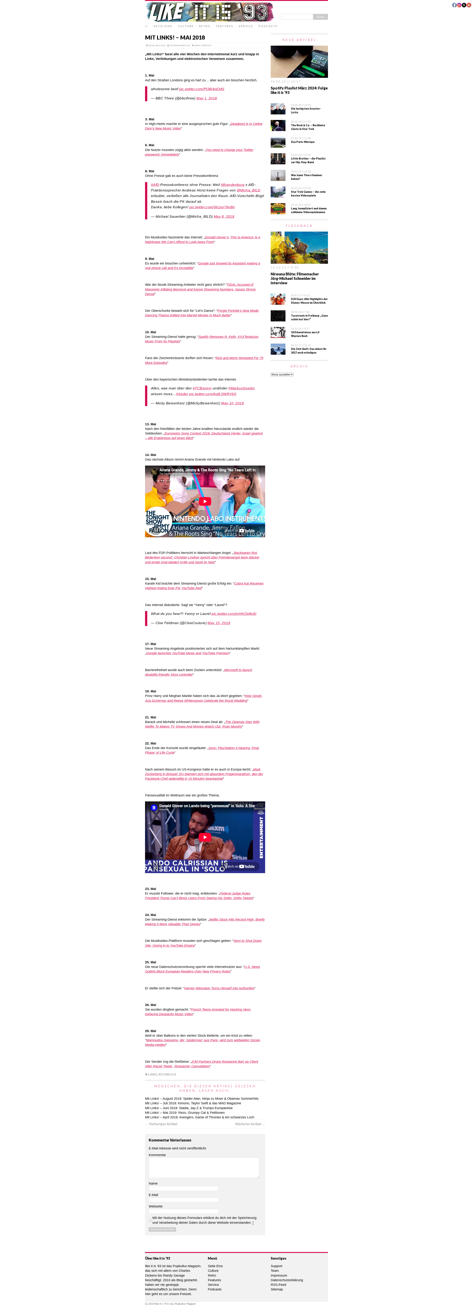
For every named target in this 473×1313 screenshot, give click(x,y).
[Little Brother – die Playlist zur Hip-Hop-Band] (278, 162)
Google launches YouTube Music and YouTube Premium (187, 653)
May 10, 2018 (232, 403)
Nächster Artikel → (250, 1124)
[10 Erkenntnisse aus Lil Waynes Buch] (278, 335)
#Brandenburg (233, 185)
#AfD (155, 185)
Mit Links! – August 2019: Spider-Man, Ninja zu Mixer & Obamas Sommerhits (201, 1098)
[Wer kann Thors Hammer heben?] (278, 178)
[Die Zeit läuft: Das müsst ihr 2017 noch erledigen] (278, 352)
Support (276, 1266)
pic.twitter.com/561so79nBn (212, 207)
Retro (204, 26)
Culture (185, 26)
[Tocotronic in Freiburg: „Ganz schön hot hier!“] (278, 319)
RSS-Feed (278, 1285)
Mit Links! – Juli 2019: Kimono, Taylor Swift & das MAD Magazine (193, 1103)
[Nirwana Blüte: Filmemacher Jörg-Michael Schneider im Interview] (299, 261)
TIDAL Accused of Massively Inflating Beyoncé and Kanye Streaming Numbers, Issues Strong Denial (200, 289)
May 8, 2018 (224, 216)
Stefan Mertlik (180, 45)
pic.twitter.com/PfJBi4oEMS (201, 89)
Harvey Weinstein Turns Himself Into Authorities (219, 988)
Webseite (156, 1206)
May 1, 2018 (206, 98)
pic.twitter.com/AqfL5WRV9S (212, 394)
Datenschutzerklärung (287, 1280)
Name (153, 1183)
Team (275, 1271)
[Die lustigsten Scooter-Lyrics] (278, 112)
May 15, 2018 (218, 623)
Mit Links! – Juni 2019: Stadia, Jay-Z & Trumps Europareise (189, 1108)
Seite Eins (163, 26)
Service (246, 26)
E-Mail (153, 1195)
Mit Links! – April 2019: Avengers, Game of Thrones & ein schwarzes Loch (199, 1117)
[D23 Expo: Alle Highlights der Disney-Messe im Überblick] (278, 302)
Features (224, 26)
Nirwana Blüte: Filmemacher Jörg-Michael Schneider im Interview (295, 278)
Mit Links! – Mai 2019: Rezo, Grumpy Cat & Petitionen (185, 1112)
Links (152, 1074)
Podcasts (268, 26)
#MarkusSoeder (241, 388)
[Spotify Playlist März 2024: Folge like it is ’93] (299, 75)
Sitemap (277, 1289)
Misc (197, 45)
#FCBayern (202, 388)
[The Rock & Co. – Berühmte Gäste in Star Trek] (278, 128)
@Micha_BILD (249, 190)
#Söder (182, 394)
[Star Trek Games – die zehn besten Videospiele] (278, 195)
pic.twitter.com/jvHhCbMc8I (234, 614)
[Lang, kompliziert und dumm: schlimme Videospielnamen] (278, 212)
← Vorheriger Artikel (161, 1124)
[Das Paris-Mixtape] (278, 145)
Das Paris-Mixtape (303, 141)
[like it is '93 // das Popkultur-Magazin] (236, 12)
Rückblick (167, 1074)
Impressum (279, 1275)
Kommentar (157, 1155)
